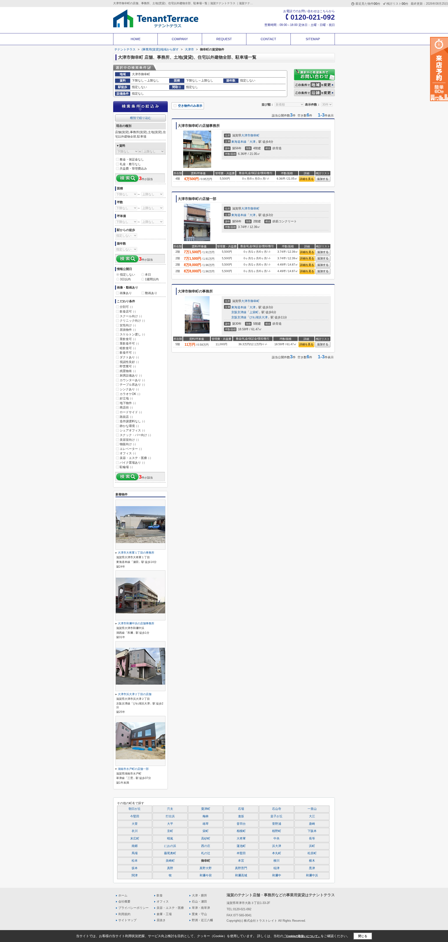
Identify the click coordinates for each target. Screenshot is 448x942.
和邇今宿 (206, 875)
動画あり (151, 293)
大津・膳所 (199, 895)
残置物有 (128, 371)
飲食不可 (128, 352)
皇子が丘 (276, 816)
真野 (170, 868)
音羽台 (241, 823)
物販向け (128, 444)
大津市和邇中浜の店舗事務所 (136, 623)
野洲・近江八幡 (202, 920)
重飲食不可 (129, 343)
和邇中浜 (312, 875)
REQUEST (224, 39)
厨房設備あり (131, 375)
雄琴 (206, 823)
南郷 (135, 846)
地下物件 (128, 403)
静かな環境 (129, 426)
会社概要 (124, 901)
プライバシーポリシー (133, 908)
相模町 (241, 831)
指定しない (127, 274)
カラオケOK (130, 394)
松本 (135, 860)
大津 (252, 141)
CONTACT (268, 39)
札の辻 (205, 853)
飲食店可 (128, 311)
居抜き (161, 920)
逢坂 (241, 816)
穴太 (170, 808)
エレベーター (131, 449)
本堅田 (241, 853)
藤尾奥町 (170, 853)
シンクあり (129, 389)
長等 (312, 838)
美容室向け (129, 439)
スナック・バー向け (135, 435)
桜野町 (276, 831)
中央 (276, 838)
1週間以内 (152, 279)
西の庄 (205, 846)
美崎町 (170, 860)
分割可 (126, 307)
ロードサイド (131, 412)
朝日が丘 (135, 808)
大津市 (245, 135)
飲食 (160, 895)
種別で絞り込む (140, 118)
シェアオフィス (132, 430)
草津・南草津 (201, 908)
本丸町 (276, 853)
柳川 (276, 860)
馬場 (135, 853)
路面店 (126, 417)
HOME (135, 39)
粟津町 (205, 808)
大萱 (135, 823)
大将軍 (241, 838)
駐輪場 (126, 467)
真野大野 (206, 868)
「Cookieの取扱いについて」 (302, 936)
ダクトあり (129, 357)
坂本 (135, 868)
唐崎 (312, 823)
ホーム (122, 895)
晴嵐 (170, 838)
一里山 (312, 808)
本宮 (241, 860)
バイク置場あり (132, 462)
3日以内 (125, 279)
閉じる (362, 936)
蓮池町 (241, 846)
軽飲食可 (128, 348)
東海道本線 (238, 141)
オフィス (128, 453)
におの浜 (170, 846)
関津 (135, 875)
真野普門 (241, 868)
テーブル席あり (132, 384)
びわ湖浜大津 (258, 317)
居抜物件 (128, 329)
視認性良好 (129, 362)
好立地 (126, 398)
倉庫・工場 (164, 914)
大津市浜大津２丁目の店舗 (134, 694)
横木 (312, 860)
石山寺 (276, 808)
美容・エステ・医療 (135, 458)
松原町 (312, 853)
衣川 (135, 831)
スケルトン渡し (132, 334)
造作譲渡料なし (132, 421)
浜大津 (276, 846)
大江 (312, 816)
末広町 (134, 838)
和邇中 (276, 875)
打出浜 (170, 816)
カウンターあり (132, 380)
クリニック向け (132, 320)
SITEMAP (313, 39)
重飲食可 (128, 339)
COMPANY (180, 39)
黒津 (312, 868)
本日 (148, 274)
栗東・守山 (199, 914)
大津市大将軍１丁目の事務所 (136, 552)
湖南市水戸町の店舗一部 (133, 769)
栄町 (206, 831)
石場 (241, 808)
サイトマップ (127, 920)
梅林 (206, 816)
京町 (170, 831)
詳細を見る (307, 179)
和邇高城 (241, 875)
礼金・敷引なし (130, 164)
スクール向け (131, 316)
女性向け (128, 325)
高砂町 (205, 838)
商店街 (126, 407)
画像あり (126, 293)
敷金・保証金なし (132, 159)
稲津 (276, 868)
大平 (170, 823)
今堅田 (134, 816)
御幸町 (254, 135)
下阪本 (312, 831)
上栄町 (254, 312)
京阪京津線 (238, 312)
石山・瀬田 (199, 901)
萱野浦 (276, 823)
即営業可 (128, 366)
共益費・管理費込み (133, 168)
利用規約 (124, 914)
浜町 (312, 846)
